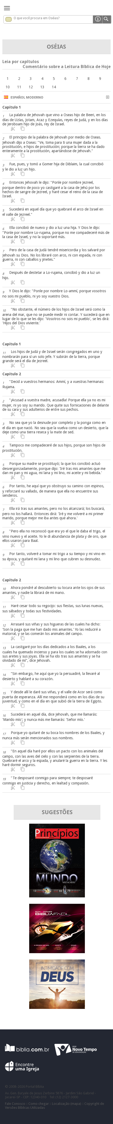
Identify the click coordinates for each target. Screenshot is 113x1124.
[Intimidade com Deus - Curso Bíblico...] (57, 1007)
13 (42, 87)
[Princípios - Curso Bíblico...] (57, 896)
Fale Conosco (15, 1104)
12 (31, 87)
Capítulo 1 (11, 107)
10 (8, 87)
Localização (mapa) (66, 1104)
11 (19, 87)
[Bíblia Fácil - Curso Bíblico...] (57, 951)
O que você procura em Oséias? (36, 18)
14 (54, 87)
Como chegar (38, 1104)
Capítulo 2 (11, 374)
